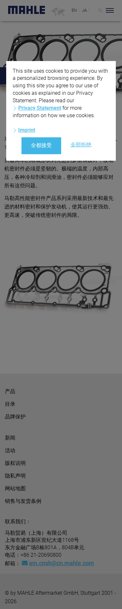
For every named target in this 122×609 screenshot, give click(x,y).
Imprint (26, 130)
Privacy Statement (39, 108)
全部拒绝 (81, 145)
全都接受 (41, 145)
